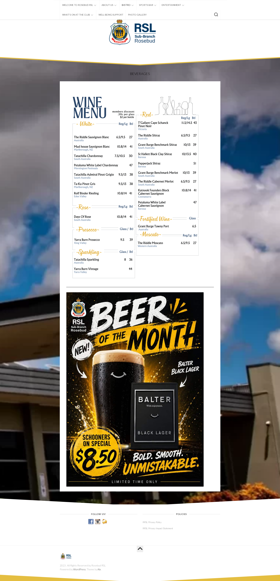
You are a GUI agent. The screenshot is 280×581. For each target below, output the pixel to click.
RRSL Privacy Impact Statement (158, 528)
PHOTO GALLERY (137, 14)
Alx (99, 569)
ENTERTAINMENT (171, 5)
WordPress (79, 569)
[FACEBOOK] (213, 555)
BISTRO (126, 5)
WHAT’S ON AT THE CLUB (76, 14)
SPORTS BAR (146, 5)
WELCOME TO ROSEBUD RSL (77, 5)
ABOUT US (107, 5)
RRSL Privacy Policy (152, 522)
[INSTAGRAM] (218, 555)
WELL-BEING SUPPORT (111, 14)
